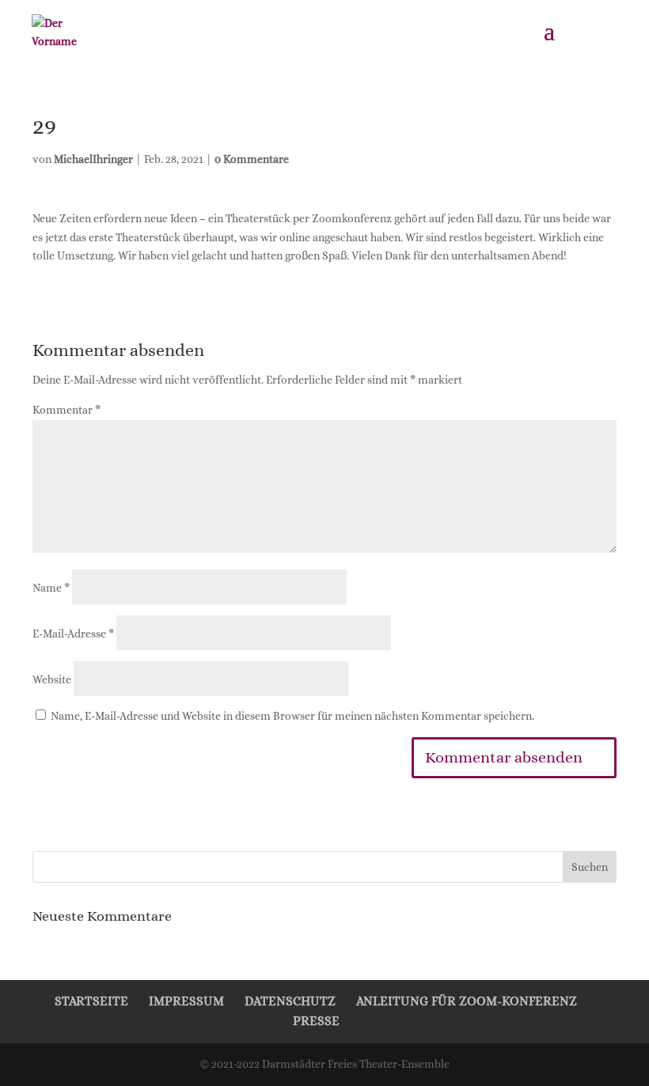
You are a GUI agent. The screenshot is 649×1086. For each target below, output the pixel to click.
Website (51, 679)
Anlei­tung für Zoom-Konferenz (466, 1000)
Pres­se (316, 1020)
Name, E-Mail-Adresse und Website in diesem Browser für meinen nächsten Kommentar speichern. (292, 715)
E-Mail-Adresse (73, 633)
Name (51, 587)
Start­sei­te (91, 1000)
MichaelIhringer (93, 159)
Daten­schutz (290, 1000)
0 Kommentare (251, 159)
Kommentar (66, 409)
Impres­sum (186, 1000)
